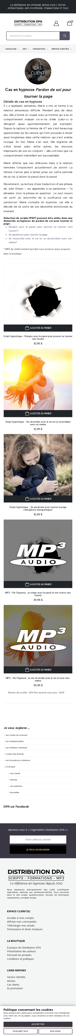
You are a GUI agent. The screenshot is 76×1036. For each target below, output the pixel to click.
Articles (13, 779)
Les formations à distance (18, 760)
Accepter (38, 1024)
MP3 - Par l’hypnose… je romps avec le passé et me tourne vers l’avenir (38, 594)
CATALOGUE (11, 49)
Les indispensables (15, 741)
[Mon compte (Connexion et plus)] (58, 23)
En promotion (15, 988)
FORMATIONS (39, 49)
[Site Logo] (28, 23)
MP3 (25, 49)
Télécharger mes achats (21, 925)
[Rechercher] (64, 36)
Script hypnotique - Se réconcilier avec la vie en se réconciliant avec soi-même (38, 423)
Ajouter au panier (40, 328)
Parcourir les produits (19, 955)
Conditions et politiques (20, 959)
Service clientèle (16, 977)
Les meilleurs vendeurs (16, 747)
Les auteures (16, 786)
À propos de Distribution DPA (24, 947)
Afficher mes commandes (22, 921)
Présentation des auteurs (21, 951)
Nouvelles (14, 792)
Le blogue (10, 766)
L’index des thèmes (15, 754)
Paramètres (20, 1031)
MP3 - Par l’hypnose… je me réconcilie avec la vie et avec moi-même (38, 679)
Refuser (55, 1031)
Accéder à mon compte (20, 918)
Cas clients (15, 773)
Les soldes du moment (16, 735)
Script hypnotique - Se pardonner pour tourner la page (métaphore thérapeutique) (38, 508)
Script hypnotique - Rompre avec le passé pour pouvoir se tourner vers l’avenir (38, 337)
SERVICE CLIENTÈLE (60, 49)
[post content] (38, 297)
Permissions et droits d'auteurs (25, 929)
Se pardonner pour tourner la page (27, 234)
